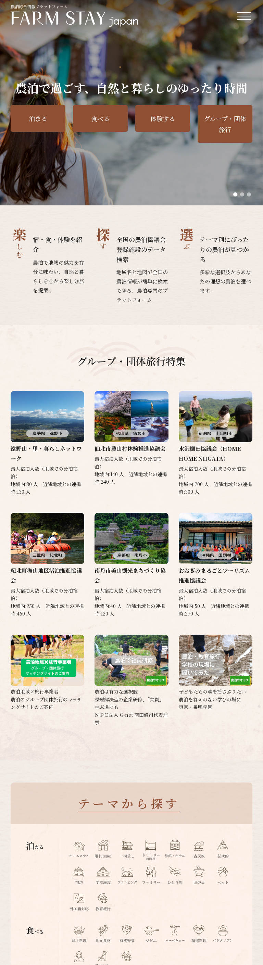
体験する (162, 118)
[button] (235, 194)
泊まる (38, 118)
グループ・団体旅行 (225, 124)
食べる (100, 118)
